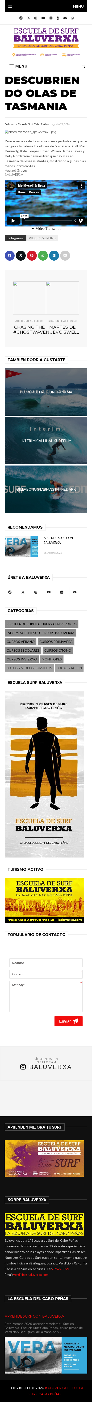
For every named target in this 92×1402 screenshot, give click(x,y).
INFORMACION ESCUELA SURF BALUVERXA (41, 633)
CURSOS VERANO (21, 642)
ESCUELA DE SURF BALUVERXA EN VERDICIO (42, 624)
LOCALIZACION (69, 668)
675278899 (60, 1269)
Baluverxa (50, 1066)
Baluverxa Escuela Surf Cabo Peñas (27, 124)
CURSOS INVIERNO (22, 659)
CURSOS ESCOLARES (23, 650)
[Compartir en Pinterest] (32, 256)
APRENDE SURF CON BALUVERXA (34, 1316)
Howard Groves (16, 170)
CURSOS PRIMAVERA (56, 642)
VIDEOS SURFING (42, 238)
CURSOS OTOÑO (57, 650)
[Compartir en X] (21, 256)
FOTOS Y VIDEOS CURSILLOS (29, 668)
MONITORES (52, 659)
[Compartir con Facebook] (10, 256)
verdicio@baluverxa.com (31, 1275)
